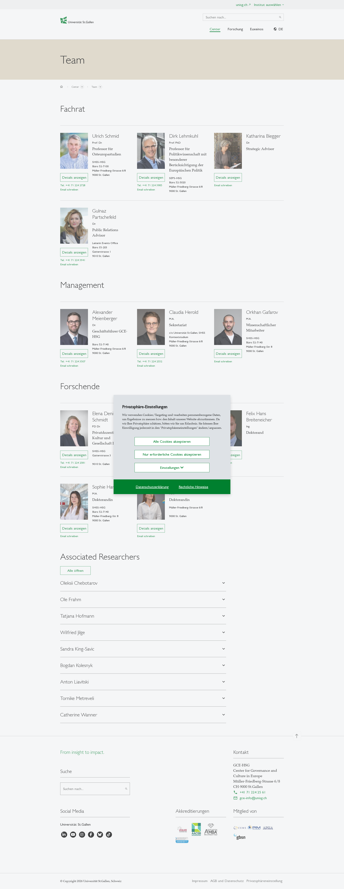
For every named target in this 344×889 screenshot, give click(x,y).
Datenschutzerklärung (152, 487)
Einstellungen (170, 467)
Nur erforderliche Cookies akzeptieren (172, 454)
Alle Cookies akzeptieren (172, 441)
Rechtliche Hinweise (193, 487)
